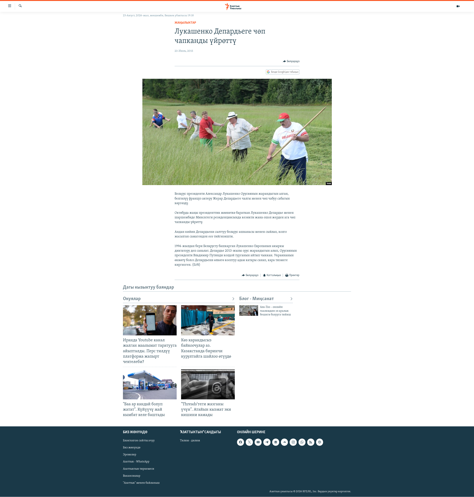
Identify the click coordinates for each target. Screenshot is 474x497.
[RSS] (310, 442)
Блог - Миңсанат (256, 298)
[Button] (291, 61)
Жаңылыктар (185, 23)
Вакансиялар (131, 475)
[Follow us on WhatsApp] (302, 442)
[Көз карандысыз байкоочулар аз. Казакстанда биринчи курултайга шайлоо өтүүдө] (208, 320)
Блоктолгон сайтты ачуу (139, 440)
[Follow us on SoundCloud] (284, 442)
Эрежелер (129, 454)
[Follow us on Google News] (275, 442)
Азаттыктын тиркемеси (138, 468)
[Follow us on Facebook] (240, 442)
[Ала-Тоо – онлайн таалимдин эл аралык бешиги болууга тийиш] (248, 310)
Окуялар (132, 298)
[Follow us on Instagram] (293, 442)
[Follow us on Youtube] (258, 442)
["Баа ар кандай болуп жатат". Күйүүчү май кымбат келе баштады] (150, 384)
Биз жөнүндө (131, 447)
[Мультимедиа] (458, 6)
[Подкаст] (319, 442)
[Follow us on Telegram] (266, 442)
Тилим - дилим (190, 440)
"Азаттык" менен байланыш (141, 482)
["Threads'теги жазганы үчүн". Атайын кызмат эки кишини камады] (208, 384)
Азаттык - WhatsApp (136, 461)
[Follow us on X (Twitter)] (249, 442)
